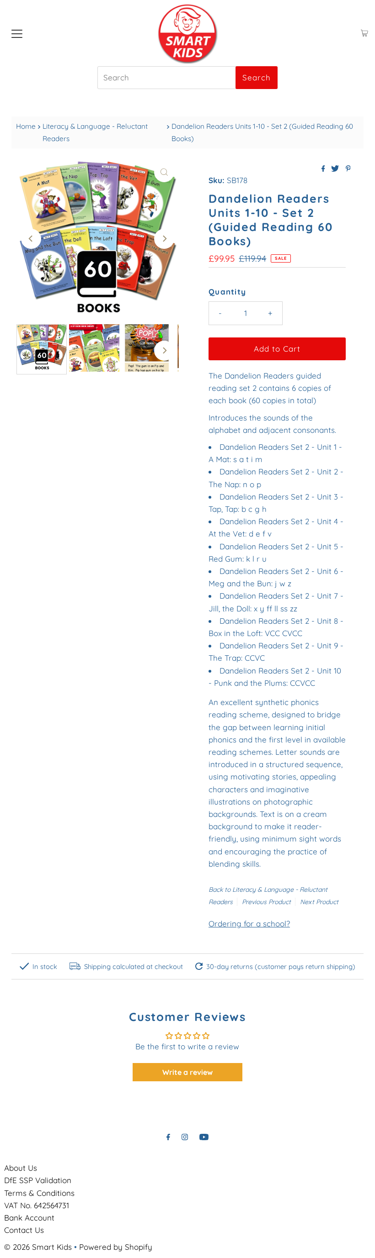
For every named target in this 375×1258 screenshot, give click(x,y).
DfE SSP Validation (37, 1180)
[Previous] (31, 239)
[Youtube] (204, 1137)
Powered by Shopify (115, 1247)
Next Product (319, 902)
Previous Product (266, 902)
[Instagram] (185, 1137)
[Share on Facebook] (324, 169)
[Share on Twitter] (336, 169)
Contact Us (24, 1230)
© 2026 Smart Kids (38, 1247)
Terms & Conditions (39, 1193)
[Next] (164, 239)
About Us (20, 1168)
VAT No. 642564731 (36, 1205)
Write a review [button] (187, 1072)
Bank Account (29, 1217)
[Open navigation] (17, 33)
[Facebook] (168, 1137)
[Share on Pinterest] (348, 169)
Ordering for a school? (249, 923)
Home (26, 126)
